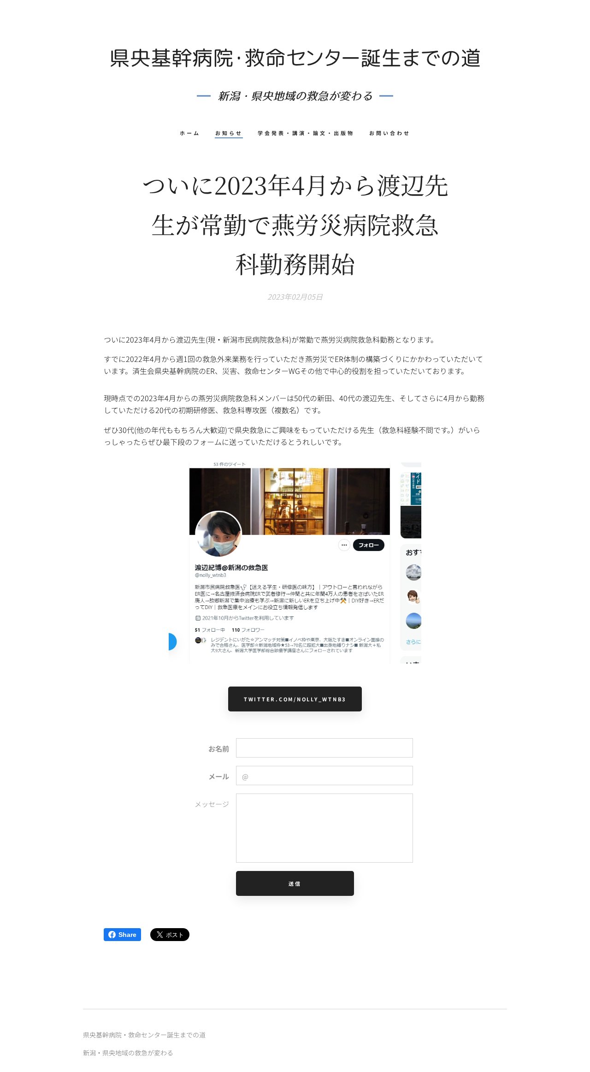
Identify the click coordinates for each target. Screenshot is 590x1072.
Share (127, 934)
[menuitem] (194, 132)
